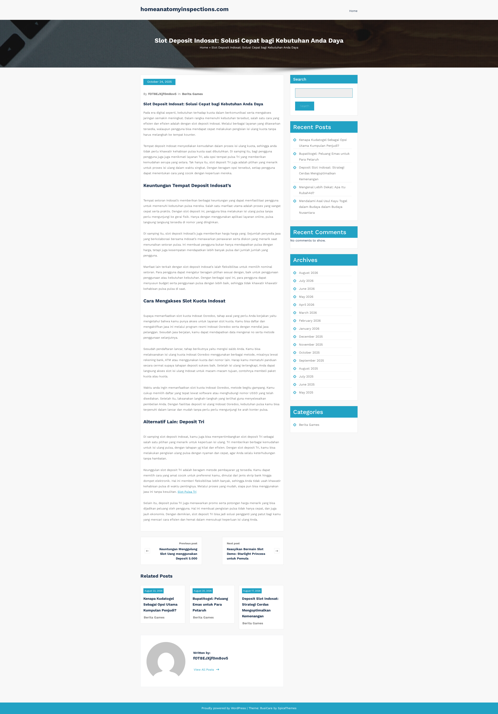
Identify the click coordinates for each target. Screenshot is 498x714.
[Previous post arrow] (147, 551)
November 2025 (311, 344)
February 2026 (310, 320)
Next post (233, 543)
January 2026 (309, 328)
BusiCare (267, 708)
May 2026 (306, 297)
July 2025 (306, 376)
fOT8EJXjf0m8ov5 (162, 94)
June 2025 (307, 384)
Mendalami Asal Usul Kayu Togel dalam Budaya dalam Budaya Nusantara (323, 206)
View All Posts (204, 669)
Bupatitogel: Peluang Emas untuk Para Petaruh (210, 604)
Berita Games (192, 94)
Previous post (188, 543)
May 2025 (306, 392)
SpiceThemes (286, 708)
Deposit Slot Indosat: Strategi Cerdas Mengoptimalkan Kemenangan (321, 173)
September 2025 (311, 360)
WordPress (238, 708)
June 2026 (307, 289)
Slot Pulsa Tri (187, 492)
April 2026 (306, 305)
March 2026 (308, 312)
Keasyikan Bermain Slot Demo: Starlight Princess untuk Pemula (246, 553)
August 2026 (308, 273)
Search (299, 79)
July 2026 (306, 281)
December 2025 (311, 336)
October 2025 (309, 352)
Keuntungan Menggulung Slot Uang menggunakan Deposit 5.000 (178, 553)
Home (353, 11)
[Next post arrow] (277, 551)
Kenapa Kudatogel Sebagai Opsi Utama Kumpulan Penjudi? (160, 604)
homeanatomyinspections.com (184, 9)
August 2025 (308, 368)
